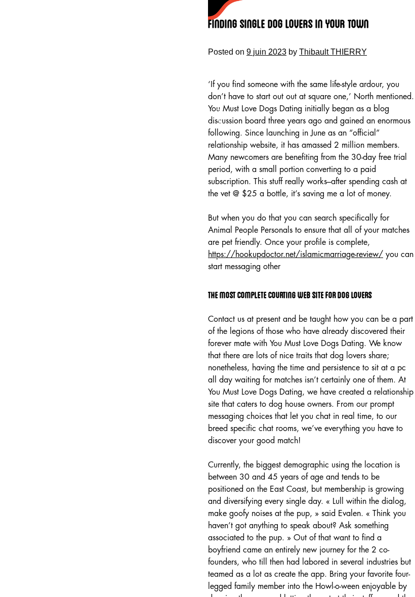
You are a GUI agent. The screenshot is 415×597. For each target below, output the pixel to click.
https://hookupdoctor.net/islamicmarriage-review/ (295, 254)
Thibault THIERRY (333, 52)
